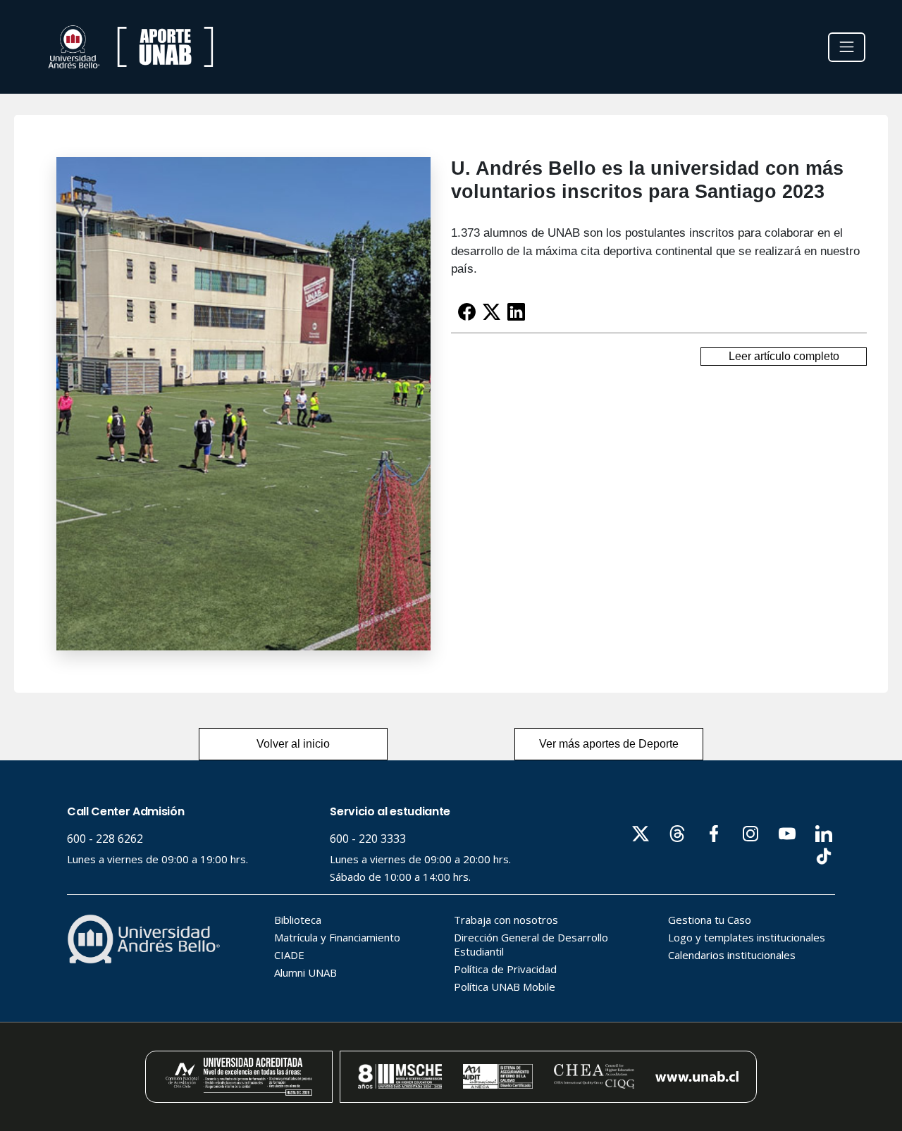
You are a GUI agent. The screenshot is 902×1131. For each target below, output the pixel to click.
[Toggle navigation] (846, 47)
